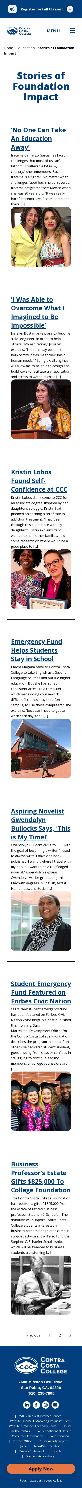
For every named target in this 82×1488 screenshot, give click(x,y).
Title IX (56, 1451)
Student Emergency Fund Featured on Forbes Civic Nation (41, 992)
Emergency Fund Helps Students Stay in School (36, 650)
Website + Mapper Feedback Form (32, 1426)
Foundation (26, 48)
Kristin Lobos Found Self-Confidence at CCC (39, 481)
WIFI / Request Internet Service (40, 1416)
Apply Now (41, 1468)
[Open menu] (72, 31)
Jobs (23, 1446)
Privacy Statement (31, 1451)
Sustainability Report (54, 1441)
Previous (33, 1335)
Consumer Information (27, 1436)
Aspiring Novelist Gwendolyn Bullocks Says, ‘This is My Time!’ (40, 824)
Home (9, 48)
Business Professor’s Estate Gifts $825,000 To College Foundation (41, 1177)
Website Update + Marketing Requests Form (40, 1421)
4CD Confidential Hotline (54, 1431)
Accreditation (60, 1436)
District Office (22, 1441)
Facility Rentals (20, 1431)
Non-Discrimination (47, 1446)
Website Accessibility (40, 1456)
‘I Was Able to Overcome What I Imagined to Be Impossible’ (38, 312)
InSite (68, 1426)
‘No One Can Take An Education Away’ (38, 138)
